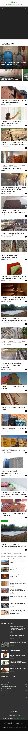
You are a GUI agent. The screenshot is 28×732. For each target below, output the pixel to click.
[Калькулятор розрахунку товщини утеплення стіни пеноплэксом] (14, 92)
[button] (2, 8)
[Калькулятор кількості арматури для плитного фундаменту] (14, 225)
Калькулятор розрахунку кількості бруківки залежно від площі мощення (17, 591)
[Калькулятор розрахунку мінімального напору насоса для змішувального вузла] (5, 662)
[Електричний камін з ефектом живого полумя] (5, 576)
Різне (22, 723)
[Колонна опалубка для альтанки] (5, 598)
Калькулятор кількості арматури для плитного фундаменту (13, 234)
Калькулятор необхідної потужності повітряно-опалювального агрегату (10, 471)
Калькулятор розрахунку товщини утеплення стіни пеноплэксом (13, 101)
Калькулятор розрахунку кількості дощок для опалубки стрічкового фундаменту (13, 144)
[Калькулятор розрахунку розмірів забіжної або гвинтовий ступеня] (14, 289)
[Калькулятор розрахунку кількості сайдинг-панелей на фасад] (14, 333)
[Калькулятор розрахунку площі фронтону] (14, 378)
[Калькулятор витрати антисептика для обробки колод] (14, 441)
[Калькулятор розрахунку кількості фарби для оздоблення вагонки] (5, 583)
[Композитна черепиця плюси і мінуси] (5, 562)
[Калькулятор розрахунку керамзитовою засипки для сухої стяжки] (14, 202)
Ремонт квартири (18, 722)
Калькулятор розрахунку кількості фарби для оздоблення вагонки (18, 583)
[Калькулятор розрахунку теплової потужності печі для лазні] (14, 420)
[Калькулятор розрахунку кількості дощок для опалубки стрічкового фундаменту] (14, 134)
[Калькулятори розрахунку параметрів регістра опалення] (11, 77)
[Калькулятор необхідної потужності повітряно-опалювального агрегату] (14, 462)
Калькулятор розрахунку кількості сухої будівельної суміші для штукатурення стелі (13, 189)
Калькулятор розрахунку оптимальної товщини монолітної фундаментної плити (13, 320)
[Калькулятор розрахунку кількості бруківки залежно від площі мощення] (5, 590)
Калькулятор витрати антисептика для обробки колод (13, 450)
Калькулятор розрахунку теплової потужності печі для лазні (13, 429)
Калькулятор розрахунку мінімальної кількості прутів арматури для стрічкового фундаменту (11, 364)
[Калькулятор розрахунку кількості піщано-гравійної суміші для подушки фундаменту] (14, 246)
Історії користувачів (8, 723)
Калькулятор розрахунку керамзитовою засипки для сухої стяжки (13, 212)
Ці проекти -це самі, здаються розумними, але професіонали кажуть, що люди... (17, 612)
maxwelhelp (3, 67)
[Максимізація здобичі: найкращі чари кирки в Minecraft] (5, 644)
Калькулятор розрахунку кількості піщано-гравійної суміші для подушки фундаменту (13, 255)
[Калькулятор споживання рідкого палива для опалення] (14, 57)
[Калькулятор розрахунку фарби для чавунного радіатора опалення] (14, 484)
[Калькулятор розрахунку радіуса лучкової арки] (14, 505)
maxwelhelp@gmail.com (19, 718)
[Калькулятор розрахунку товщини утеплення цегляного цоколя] (14, 268)
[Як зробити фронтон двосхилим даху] (5, 670)
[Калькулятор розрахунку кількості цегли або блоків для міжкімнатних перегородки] (14, 157)
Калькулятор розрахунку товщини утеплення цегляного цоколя (13, 277)
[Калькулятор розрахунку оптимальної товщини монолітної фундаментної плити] (14, 310)
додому (3, 41)
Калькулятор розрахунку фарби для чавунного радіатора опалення (13, 493)
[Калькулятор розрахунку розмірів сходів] (14, 399)
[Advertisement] (14, 25)
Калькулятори (16, 723)
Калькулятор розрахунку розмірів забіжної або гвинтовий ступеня (13, 298)
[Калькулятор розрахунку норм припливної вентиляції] (14, 113)
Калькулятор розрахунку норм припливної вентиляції (12, 122)
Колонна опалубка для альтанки (18, 596)
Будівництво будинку (9, 722)
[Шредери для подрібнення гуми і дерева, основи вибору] (5, 605)
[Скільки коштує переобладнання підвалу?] (5, 569)
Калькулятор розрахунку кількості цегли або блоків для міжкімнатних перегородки (13, 166)
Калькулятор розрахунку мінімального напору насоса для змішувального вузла (18, 663)
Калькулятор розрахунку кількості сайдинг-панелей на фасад (13, 342)
